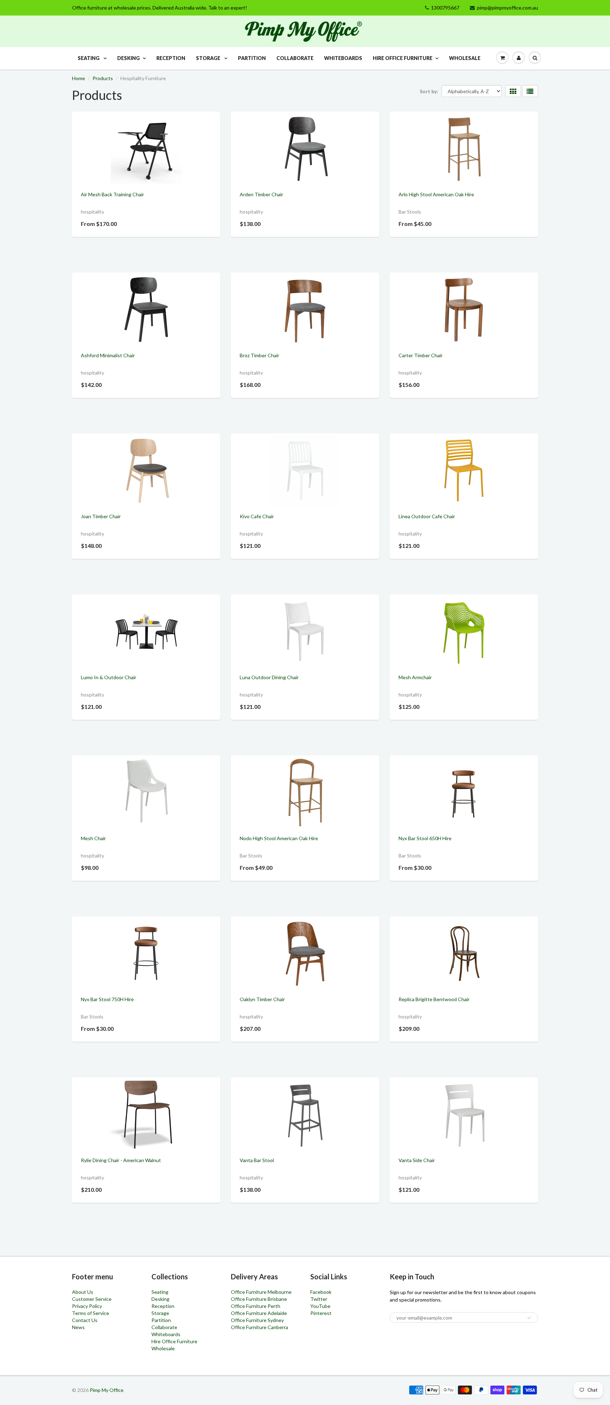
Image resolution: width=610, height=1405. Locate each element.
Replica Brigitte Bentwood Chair (434, 999)
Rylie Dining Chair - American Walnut (121, 1160)
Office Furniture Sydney (257, 1320)
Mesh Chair (93, 838)
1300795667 (445, 8)
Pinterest (320, 1313)
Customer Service (92, 1299)
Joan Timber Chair (101, 516)
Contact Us (84, 1320)
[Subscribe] (529, 1317)
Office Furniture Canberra (259, 1327)
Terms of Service (90, 1313)
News (78, 1327)
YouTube (320, 1306)
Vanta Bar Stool (257, 1160)
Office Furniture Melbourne (261, 1292)
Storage (208, 58)
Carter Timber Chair (421, 355)
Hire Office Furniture (402, 58)
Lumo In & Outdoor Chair (108, 677)
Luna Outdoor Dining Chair (269, 677)
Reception (170, 58)
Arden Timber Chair (261, 194)
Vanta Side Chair (417, 1160)
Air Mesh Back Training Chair (112, 194)
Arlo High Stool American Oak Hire (436, 194)
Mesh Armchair (415, 677)
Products (102, 78)
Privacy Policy (87, 1306)
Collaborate (294, 58)
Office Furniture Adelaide (259, 1313)
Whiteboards (343, 58)
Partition (252, 58)
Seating (89, 58)
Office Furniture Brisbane (259, 1299)
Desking (128, 58)
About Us (82, 1292)
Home (78, 78)
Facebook (320, 1292)
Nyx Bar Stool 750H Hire (107, 999)
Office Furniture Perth (255, 1306)
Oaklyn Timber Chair (262, 999)
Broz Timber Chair (259, 355)
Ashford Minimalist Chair (108, 355)
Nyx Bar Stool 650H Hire (425, 838)
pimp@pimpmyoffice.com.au (507, 8)
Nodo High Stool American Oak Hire (279, 838)
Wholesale (464, 58)
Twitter (318, 1299)
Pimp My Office (107, 1390)
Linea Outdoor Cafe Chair (427, 516)
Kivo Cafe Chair (257, 516)
